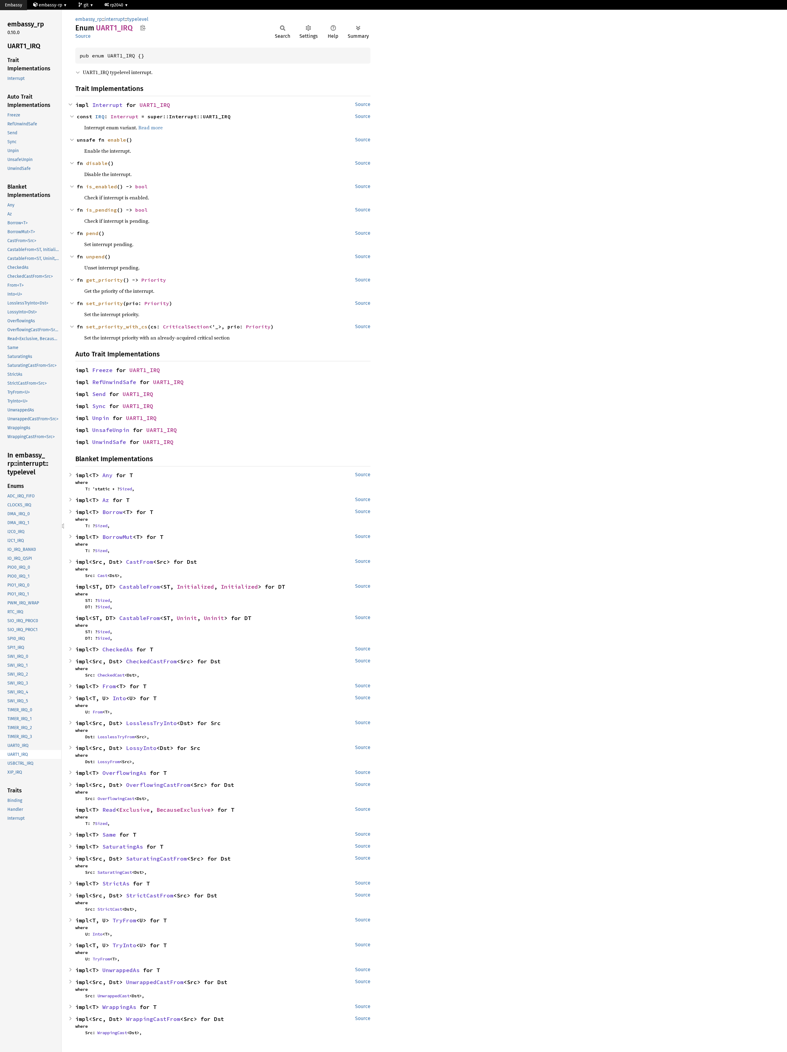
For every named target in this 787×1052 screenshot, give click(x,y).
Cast (102, 575)
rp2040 (117, 5)
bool (141, 186)
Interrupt (107, 104)
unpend (95, 256)
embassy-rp (50, 5)
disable (97, 163)
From (109, 686)
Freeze (102, 370)
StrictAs (115, 883)
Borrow (112, 512)
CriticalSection (186, 327)
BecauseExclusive (183, 809)
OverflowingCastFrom (158, 784)
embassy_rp (88, 19)
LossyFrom (108, 761)
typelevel (137, 19)
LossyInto (141, 748)
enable (117, 140)
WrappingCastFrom (153, 1019)
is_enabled (101, 186)
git (87, 5)
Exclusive (134, 809)
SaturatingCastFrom (156, 858)
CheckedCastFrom (151, 661)
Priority (153, 280)
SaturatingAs (122, 846)
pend (92, 233)
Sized (126, 489)
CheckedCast (111, 675)
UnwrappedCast (113, 996)
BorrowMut (117, 536)
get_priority (104, 280)
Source (83, 36)
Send (99, 394)
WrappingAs (119, 1007)
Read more (150, 127)
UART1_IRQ (155, 104)
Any (107, 475)
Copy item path (143, 27)
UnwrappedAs (121, 970)
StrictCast (109, 909)
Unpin (100, 418)
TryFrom (124, 920)
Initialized (195, 586)
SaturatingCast (114, 872)
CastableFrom (139, 586)
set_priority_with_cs (117, 327)
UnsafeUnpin (110, 430)
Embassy (13, 5)
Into (119, 698)
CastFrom (139, 561)
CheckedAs (117, 649)
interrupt (115, 19)
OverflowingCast (115, 798)
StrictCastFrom (149, 895)
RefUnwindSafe (114, 382)
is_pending (101, 210)
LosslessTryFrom (115, 737)
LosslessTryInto (151, 723)
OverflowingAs (124, 772)
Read (109, 809)
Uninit (187, 618)
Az (105, 500)
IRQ (100, 116)
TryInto (124, 945)
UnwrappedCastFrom (155, 982)
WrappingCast (112, 1032)
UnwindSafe (109, 442)
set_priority (104, 303)
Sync (99, 406)
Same (109, 834)
